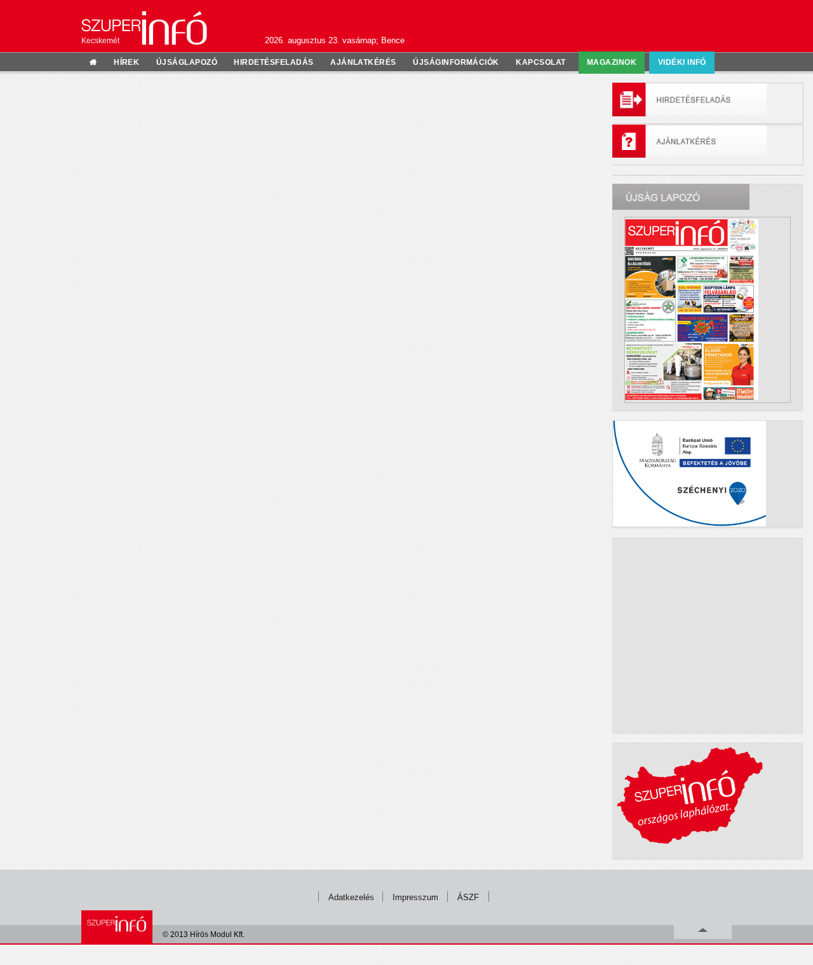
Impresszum (415, 897)
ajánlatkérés (363, 62)
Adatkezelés (351, 897)
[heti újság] (707, 310)
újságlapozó (186, 62)
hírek (126, 62)
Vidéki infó (682, 62)
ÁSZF (468, 897)
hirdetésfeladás (273, 62)
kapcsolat (540, 62)
